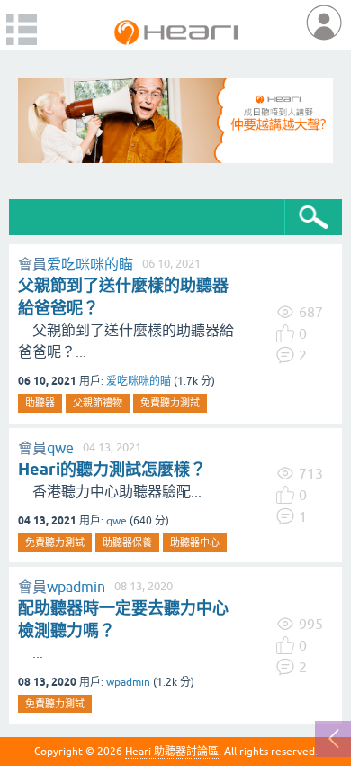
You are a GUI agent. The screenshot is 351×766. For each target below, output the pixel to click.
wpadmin (76, 587)
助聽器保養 (127, 542)
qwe (60, 448)
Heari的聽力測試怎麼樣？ (112, 469)
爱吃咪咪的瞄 (90, 264)
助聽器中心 (195, 542)
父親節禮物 (97, 402)
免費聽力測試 (170, 402)
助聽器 (40, 402)
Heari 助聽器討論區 (172, 751)
